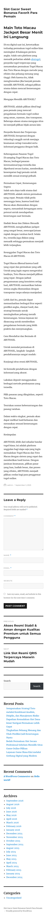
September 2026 (15, 800)
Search (7, 681)
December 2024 (14, 877)
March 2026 (12, 822)
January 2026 (13, 830)
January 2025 (13, 873)
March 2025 (12, 866)
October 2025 (13, 840)
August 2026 (12, 804)
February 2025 (13, 870)
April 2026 (11, 819)
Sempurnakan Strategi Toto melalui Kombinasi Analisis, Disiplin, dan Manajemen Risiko (22, 712)
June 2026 (11, 811)
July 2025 (11, 851)
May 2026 (11, 815)
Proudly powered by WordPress (19, 911)
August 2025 (12, 848)
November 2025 (14, 837)
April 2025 (11, 862)
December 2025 (14, 833)
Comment (10, 516)
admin (10, 485)
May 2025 (11, 859)
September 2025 (14, 844)
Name (7, 555)
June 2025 (11, 855)
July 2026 (11, 808)
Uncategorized (13, 897)
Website (8, 581)
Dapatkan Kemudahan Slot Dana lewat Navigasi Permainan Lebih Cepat (23, 723)
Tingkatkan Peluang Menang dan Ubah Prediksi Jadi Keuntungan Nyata (23, 734)
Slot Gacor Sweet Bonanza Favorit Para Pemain (20, 12)
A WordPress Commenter (17, 776)
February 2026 (13, 826)
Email (7, 568)
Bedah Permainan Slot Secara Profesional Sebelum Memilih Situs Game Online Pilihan (24, 745)
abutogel (35, 59)
